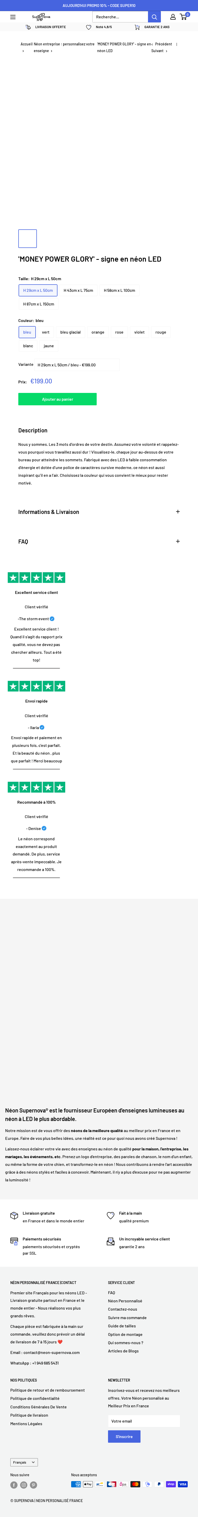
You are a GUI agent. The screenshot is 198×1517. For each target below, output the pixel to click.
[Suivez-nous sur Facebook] (14, 1484)
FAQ (111, 1292)
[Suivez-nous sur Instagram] (23, 1484)
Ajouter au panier (57, 399)
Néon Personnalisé (125, 1300)
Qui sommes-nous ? (125, 1342)
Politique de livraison (29, 1415)
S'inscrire (124, 1436)
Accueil (26, 44)
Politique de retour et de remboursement (47, 1389)
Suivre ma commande (127, 1317)
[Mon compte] (173, 17)
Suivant (157, 51)
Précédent (163, 44)
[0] (183, 17)
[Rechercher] (154, 16)
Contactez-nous (122, 1308)
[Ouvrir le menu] (12, 17)
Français (19, 1462)
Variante (26, 364)
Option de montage (125, 1334)
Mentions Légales (26, 1423)
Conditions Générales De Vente (38, 1406)
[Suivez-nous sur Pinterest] (33, 1484)
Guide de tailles (122, 1325)
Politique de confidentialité (35, 1398)
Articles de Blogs (123, 1350)
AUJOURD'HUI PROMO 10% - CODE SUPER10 (99, 5)
